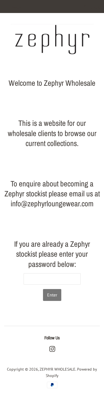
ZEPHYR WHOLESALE (57, 369)
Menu (16, 7)
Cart (95, 7)
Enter (52, 295)
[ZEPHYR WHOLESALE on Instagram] (52, 350)
